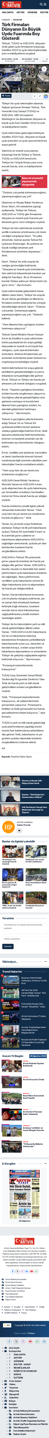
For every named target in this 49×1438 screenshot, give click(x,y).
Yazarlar (13, 1388)
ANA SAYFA (7, 12)
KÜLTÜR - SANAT (22, 1364)
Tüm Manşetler (11, 1294)
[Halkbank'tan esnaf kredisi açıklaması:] (36, 852)
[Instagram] (22, 1271)
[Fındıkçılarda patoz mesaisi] (36, 898)
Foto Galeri (15, 1381)
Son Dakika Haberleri (14, 1297)
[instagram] (23, 1341)
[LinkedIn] (27, 1271)
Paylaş (7, 96)
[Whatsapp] (36, 1271)
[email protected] (23, 1257)
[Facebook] (13, 1271)
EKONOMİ (17, 20)
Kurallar (17, 1307)
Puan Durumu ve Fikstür (15, 1291)
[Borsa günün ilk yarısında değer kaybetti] (12, 875)
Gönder (8, 946)
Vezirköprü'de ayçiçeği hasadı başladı (9, 862)
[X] (17, 1271)
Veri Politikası (30, 1310)
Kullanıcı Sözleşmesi (12, 1310)
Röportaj (14, 1391)
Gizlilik (41, 1307)
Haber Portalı (23, 825)
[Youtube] (31, 1271)
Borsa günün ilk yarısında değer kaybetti (9, 885)
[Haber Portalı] (8, 827)
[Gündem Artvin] (11, 5)
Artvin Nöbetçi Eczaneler (16, 1279)
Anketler (14, 1398)
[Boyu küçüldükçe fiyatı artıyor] (36, 875)
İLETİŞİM (18, 1378)
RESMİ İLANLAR (21, 1368)
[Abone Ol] (46, 96)
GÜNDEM (32, 12)
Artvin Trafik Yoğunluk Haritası (18, 1288)
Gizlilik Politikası (11, 1313)
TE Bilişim (31, 1333)
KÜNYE (17, 1374)
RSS (8, 1325)
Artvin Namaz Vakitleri (14, 1285)
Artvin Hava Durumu (13, 1282)
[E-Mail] (19, 831)
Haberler (6, 20)
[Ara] (41, 5)
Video (12, 1384)
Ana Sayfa (14, 1348)
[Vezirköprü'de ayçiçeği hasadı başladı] (12, 852)
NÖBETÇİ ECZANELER (25, 1371)
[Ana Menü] (45, 5)
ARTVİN (20, 12)
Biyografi (14, 1394)
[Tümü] (45, 962)
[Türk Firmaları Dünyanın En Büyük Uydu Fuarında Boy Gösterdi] (24, 78)
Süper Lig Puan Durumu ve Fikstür (30, 1424)
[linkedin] (44, 1341)
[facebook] (9, 1341)
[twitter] (16, 1341)
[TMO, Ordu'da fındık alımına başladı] (12, 898)
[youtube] (30, 1341)
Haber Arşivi (10, 1300)
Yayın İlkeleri (30, 1307)
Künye (24, 1313)
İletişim (7, 1307)
